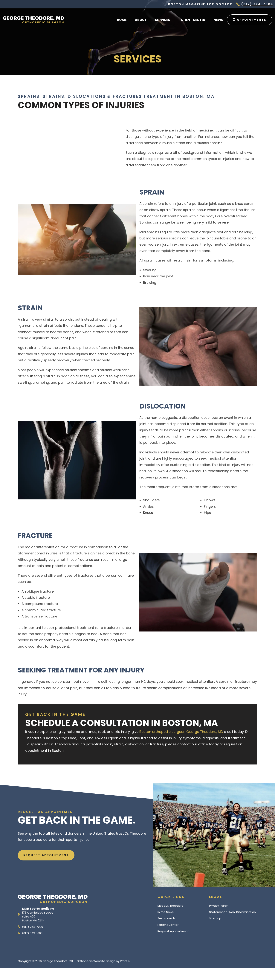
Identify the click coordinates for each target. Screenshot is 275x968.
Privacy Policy (218, 906)
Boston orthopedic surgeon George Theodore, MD (181, 731)
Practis (125, 961)
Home (121, 20)
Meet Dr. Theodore (170, 906)
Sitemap (215, 918)
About (140, 20)
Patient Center (191, 20)
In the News (166, 912)
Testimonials (166, 918)
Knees (148, 512)
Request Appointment (173, 931)
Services (162, 20)
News (218, 20)
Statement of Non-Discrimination (232, 912)
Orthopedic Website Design (96, 961)
